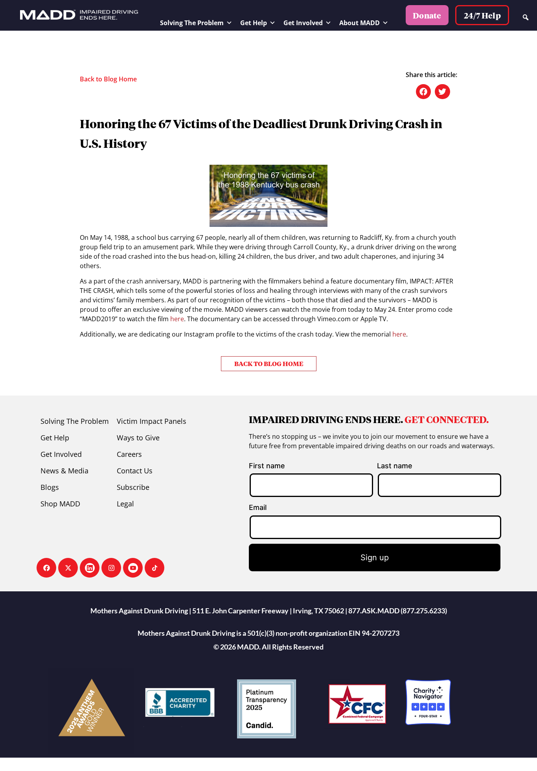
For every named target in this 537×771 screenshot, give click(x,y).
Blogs (49, 487)
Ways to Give (138, 437)
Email (258, 507)
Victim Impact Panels (151, 421)
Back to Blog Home (108, 79)
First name (267, 466)
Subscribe (133, 487)
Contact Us (135, 470)
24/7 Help (482, 15)
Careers (129, 454)
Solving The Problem (192, 22)
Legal (125, 503)
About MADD (359, 22)
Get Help (253, 22)
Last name (394, 466)
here (177, 319)
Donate (427, 15)
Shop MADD (60, 503)
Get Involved (303, 22)
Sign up (374, 557)
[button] (423, 91)
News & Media (64, 470)
